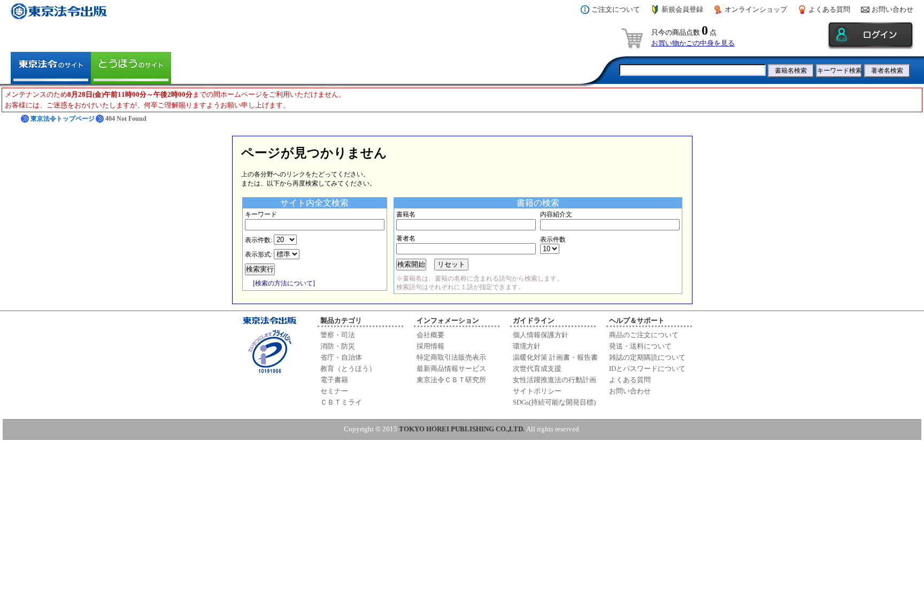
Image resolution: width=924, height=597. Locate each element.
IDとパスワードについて (647, 369)
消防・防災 (337, 346)
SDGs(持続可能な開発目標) (554, 402)
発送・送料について (640, 346)
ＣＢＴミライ (341, 402)
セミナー (334, 391)
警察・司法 (337, 335)
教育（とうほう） (348, 369)
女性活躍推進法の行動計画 (554, 380)
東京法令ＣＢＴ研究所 (451, 380)
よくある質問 (829, 9)
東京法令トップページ (62, 118)
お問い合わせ (892, 9)
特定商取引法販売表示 (451, 357)
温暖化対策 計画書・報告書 (555, 357)
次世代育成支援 (537, 369)
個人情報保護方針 (540, 335)
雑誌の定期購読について (647, 357)
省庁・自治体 (341, 357)
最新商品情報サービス (451, 369)
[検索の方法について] (284, 283)
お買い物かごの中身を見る (693, 43)
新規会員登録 (682, 9)
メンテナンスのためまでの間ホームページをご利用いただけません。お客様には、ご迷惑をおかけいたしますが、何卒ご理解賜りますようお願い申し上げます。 (175, 99)
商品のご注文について (644, 335)
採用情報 (430, 346)
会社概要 (430, 335)
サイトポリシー (537, 391)
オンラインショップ (756, 9)
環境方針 (527, 346)
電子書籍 (334, 380)
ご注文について (615, 9)
